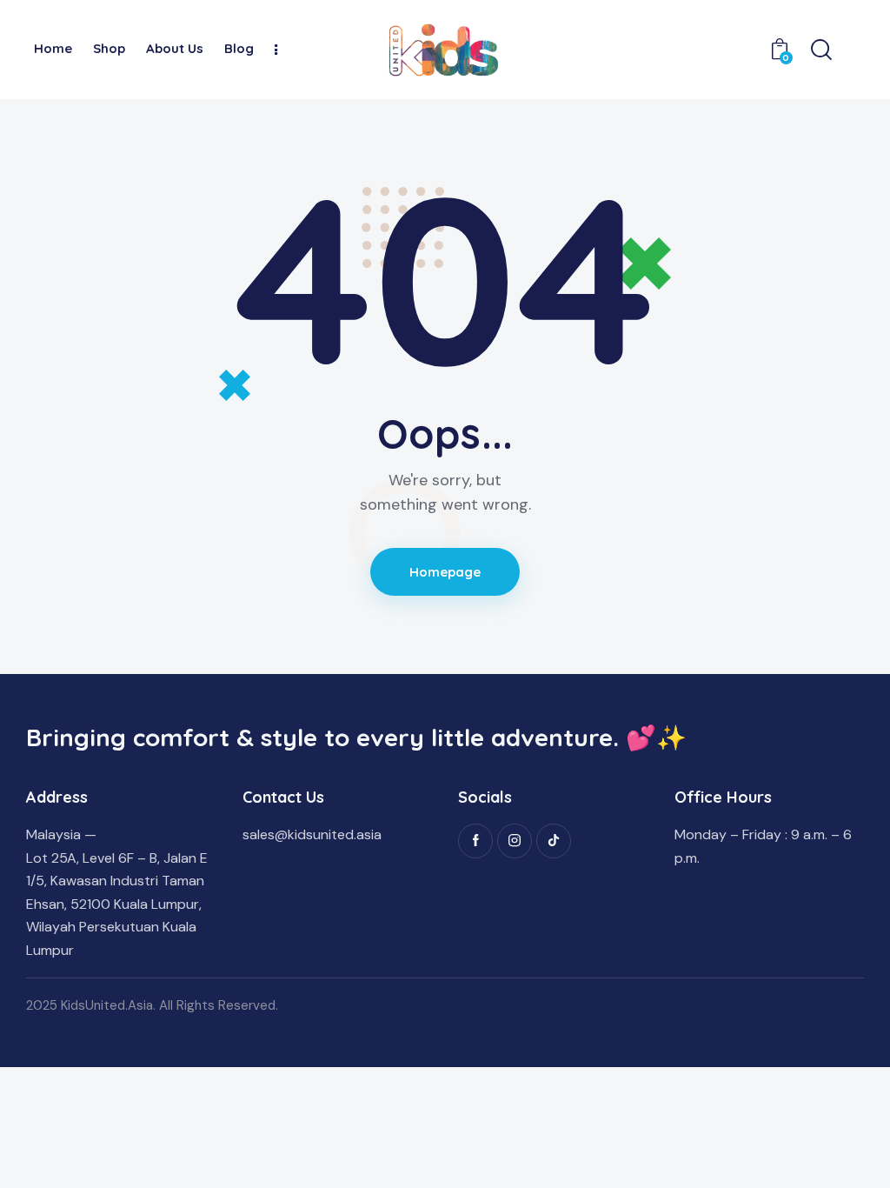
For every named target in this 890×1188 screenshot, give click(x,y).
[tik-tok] (553, 841)
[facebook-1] (475, 841)
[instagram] (514, 841)
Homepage (445, 572)
